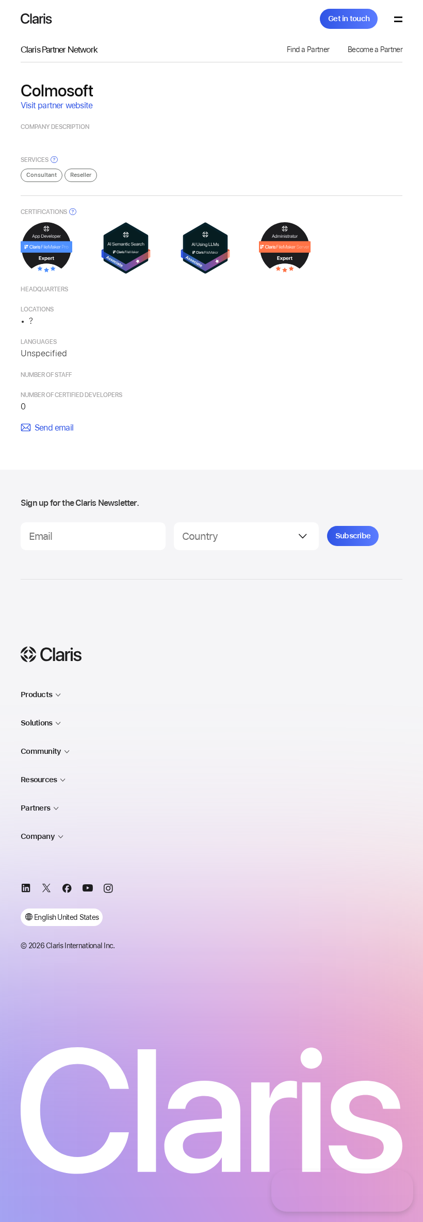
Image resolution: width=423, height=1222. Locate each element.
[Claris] (36, 18)
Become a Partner (375, 49)
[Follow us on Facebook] (67, 890)
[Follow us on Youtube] (88, 890)
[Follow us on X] (46, 890)
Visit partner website (56, 105)
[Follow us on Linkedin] (26, 890)
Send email (54, 428)
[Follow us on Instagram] (108, 890)
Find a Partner (308, 49)
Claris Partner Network (59, 49)
